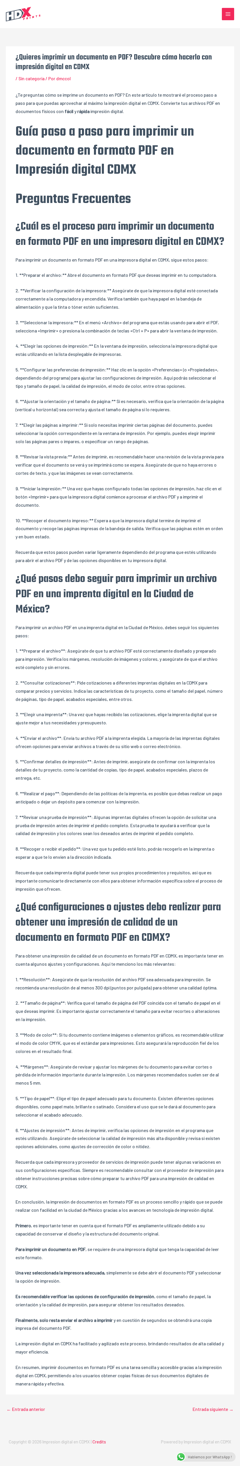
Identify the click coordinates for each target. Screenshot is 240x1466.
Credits (99, 1441)
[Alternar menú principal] (228, 14)
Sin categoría (31, 78)
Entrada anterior (25, 1409)
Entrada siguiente (213, 1409)
